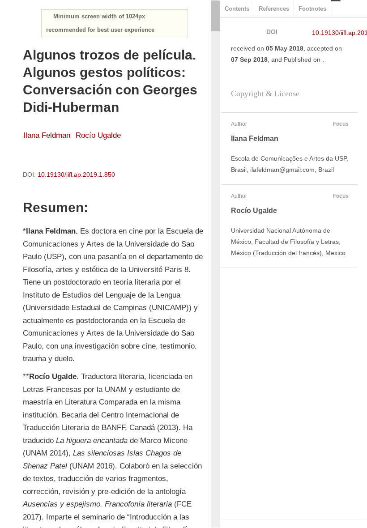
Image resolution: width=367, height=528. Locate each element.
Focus (341, 124)
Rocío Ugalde (98, 135)
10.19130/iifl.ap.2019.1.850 (76, 174)
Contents (237, 8)
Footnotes (312, 8)
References (274, 8)
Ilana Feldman (46, 135)
